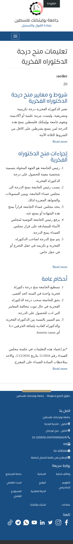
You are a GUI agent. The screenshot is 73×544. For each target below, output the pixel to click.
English (51, 3)
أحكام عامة (54, 279)
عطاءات (66, 505)
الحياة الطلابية (38, 491)
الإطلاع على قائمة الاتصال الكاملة (49, 458)
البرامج (42, 482)
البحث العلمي (14, 482)
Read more (60, 141)
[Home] (37, 8)
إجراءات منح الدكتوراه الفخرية (42, 156)
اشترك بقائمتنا (38, 505)
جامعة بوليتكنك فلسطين (37, 20)
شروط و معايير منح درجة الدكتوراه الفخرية (39, 98)
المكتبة (41, 474)
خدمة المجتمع (14, 474)
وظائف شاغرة (63, 474)
